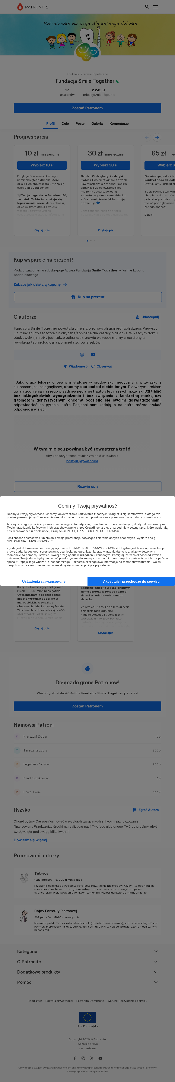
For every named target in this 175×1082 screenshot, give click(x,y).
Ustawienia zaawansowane (44, 581)
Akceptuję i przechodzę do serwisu (131, 581)
